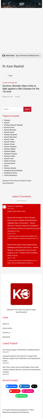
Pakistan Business (10, 135)
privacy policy (7, 328)
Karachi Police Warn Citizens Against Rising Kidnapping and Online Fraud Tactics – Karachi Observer (22, 247)
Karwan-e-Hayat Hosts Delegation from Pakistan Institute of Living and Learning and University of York (23, 228)
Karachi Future (9, 127)
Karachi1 (10, 206)
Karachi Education (10, 137)
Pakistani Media (9, 149)
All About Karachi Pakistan (9, 82)
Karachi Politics (9, 142)
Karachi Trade (9, 139)
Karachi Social (9, 132)
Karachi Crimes (9, 144)
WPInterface (24, 412)
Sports (6, 166)
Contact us (6, 333)
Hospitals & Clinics (10, 173)
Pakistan (7, 120)
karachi (17, 96)
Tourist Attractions (10, 175)
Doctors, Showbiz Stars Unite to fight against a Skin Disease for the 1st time (20, 88)
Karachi (6, 123)
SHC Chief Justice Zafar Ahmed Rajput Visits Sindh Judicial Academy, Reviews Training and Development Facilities (21, 369)
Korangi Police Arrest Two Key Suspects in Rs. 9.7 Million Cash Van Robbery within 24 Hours (22, 252)
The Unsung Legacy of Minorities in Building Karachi (22, 55)
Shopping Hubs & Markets (13, 170)
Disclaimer (19, 206)
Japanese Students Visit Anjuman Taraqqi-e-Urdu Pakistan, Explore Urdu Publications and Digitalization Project (21, 358)
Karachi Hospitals (10, 147)
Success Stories (9, 163)
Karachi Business (10, 130)
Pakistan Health (9, 156)
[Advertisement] (21, 30)
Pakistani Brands (10, 168)
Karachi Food (8, 159)
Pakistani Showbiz (10, 154)
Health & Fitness (10, 161)
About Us (5, 324)
